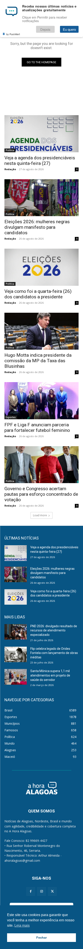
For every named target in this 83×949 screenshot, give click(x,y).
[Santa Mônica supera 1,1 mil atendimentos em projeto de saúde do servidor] (15, 676)
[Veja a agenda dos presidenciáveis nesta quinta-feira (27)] (41, 133)
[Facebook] (30, 891)
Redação (10, 169)
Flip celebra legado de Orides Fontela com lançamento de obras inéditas (54, 653)
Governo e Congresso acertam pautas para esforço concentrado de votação (41, 494)
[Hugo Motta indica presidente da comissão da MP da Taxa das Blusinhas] (41, 331)
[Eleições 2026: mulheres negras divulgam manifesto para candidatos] (41, 197)
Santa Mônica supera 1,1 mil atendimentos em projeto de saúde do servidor (50, 675)
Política (10, 150)
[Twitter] (52, 891)
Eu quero (69, 29)
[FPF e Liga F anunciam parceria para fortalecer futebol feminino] (41, 400)
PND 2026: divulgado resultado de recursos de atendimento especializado (53, 630)
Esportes (11, 417)
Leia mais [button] (22, 925)
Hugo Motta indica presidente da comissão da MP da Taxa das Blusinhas (37, 361)
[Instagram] (41, 891)
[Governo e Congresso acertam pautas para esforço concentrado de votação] (41, 464)
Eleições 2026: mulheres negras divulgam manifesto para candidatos (37, 227)
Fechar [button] (41, 937)
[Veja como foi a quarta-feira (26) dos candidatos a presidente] (41, 267)
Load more (40, 515)
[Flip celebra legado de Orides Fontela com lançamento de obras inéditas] (15, 654)
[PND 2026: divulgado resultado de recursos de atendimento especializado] (15, 632)
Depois (45, 29)
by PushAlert (13, 34)
